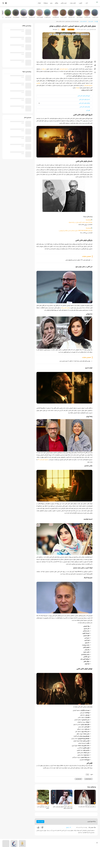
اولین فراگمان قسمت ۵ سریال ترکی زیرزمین (55, 17)
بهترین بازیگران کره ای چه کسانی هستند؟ (14, 53)
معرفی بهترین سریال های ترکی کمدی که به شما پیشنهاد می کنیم (14, 31)
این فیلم (44, 69)
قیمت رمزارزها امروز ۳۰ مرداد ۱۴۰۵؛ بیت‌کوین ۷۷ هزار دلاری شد (16, 145)
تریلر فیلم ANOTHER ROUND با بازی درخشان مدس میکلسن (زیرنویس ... (75, 231)
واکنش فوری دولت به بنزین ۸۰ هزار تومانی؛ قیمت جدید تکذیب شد (14, 138)
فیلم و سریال (73, 3)
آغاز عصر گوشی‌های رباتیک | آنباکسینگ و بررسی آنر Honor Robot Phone (31, 17)
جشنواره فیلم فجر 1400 (43, 460)
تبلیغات (39, 3)
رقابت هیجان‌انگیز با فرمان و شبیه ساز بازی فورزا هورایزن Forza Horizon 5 (71, 17)
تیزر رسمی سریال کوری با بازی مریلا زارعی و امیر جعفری (39, 807)
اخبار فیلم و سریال (83, 21)
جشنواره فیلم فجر (64, 69)
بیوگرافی (56, 3)
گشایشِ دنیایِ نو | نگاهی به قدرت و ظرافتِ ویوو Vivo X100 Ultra (63, 17)
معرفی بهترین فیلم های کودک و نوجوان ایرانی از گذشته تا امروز (15, 46)
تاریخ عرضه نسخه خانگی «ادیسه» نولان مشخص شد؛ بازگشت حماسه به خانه (15, 122)
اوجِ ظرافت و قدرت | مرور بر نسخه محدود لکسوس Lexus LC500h (79, 17)
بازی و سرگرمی (64, 3)
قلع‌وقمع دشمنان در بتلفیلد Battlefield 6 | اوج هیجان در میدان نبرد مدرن (39, 17)
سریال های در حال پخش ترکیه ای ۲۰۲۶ (15, 38)
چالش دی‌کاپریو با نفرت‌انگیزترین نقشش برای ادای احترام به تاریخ (14, 77)
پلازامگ (77, 88)
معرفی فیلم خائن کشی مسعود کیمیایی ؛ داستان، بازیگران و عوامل (67, 21)
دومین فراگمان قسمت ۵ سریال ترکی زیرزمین (87, 17)
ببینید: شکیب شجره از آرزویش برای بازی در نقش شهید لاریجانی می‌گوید (62, 807)
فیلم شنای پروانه (65, 308)
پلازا (95, 21)
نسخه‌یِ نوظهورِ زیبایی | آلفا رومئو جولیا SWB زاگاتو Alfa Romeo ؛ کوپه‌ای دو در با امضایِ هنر (47, 17)
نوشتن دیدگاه (40, 821)
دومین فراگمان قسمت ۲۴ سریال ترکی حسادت (23, 17)
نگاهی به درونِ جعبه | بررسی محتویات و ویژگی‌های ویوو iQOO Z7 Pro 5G (95, 17)
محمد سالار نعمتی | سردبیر (91, 29)
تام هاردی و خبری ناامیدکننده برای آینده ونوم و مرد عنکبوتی (15, 84)
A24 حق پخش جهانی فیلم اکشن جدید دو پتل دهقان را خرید (14, 92)
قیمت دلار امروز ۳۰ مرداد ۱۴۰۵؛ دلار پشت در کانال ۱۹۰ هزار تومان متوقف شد (14, 153)
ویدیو (51, 3)
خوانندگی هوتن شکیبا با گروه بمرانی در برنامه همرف (80, 222)
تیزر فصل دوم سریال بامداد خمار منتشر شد (87, 807)
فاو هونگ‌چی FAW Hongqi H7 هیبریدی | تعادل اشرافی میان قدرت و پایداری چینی (15, 17)
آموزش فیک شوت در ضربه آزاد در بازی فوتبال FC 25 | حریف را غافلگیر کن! (8, 17)
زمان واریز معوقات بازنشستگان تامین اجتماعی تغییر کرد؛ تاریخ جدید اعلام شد (15, 130)
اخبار (87, 3)
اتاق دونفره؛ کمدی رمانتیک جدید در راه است (15, 99)
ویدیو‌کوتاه (45, 3)
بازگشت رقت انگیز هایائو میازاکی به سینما (14, 106)
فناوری (80, 3)
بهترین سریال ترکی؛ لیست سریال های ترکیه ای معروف (14, 61)
